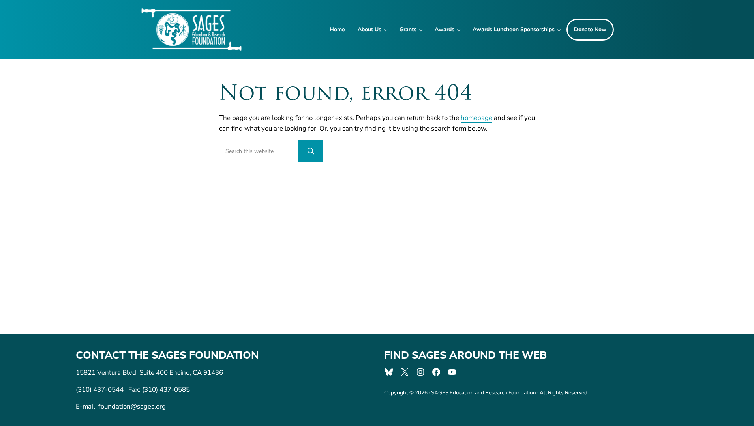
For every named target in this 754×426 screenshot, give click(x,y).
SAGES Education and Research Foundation (483, 392)
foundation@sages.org (132, 406)
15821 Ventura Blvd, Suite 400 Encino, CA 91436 (149, 372)
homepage (476, 117)
